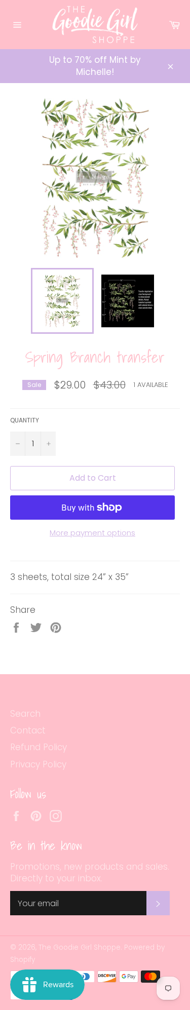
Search (25, 714)
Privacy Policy (38, 764)
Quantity (24, 420)
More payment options (92, 533)
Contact (28, 730)
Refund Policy (38, 747)
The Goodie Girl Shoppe (80, 947)
